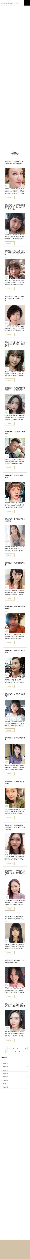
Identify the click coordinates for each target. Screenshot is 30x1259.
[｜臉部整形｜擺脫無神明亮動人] (15, 756)
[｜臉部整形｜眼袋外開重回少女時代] (15, 669)
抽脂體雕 (5, 1070)
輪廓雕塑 (5, 1066)
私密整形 (5, 1077)
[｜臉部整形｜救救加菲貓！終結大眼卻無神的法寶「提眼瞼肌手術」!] (15, 361)
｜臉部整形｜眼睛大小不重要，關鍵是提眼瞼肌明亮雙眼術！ (15, 253)
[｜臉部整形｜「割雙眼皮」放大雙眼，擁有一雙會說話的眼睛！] (15, 890)
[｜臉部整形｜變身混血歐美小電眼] (15, 494)
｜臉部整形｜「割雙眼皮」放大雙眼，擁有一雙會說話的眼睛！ (15, 873)
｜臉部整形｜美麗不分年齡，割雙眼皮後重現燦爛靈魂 (15, 162)
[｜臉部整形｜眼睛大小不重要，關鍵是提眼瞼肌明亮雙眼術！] (15, 270)
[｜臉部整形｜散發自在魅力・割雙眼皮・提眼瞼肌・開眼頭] (15, 1022)
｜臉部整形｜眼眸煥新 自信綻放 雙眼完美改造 (14, 961)
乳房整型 (5, 1073)
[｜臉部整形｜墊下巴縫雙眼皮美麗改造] (15, 537)
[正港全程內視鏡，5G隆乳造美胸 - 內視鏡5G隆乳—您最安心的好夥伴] (10, 2)
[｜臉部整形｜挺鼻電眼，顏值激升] (15, 450)
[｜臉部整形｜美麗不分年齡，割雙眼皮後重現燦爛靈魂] (15, 180)
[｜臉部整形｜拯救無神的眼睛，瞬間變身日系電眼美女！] (15, 935)
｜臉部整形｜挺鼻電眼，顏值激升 (15, 432)
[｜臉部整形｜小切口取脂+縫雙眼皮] (15, 800)
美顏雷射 (5, 1087)
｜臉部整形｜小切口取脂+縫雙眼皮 (14, 782)
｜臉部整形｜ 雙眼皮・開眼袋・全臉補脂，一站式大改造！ (14, 298)
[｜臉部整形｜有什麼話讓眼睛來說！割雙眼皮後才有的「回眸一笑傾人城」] (15, 224)
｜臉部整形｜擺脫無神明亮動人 (15, 739)
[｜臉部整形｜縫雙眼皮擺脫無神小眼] (15, 625)
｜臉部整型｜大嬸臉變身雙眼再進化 (15, 695)
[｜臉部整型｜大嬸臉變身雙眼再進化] (15, 712)
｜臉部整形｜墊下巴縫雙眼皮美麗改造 (15, 520)
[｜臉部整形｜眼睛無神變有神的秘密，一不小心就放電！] (15, 406)
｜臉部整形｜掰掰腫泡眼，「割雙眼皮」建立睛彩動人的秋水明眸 (15, 827)
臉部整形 (5, 1063)
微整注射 (5, 1080)
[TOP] (27, 1253)
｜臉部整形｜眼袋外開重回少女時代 (15, 651)
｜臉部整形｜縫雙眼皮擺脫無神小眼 (15, 607)
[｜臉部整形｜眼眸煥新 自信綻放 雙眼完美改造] (15, 979)
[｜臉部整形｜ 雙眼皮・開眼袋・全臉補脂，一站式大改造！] (15, 316)
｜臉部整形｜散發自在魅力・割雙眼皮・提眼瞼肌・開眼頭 (15, 1005)
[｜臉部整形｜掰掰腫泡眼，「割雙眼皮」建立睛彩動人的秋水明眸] (15, 844)
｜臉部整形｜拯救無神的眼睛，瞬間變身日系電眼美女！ (15, 918)
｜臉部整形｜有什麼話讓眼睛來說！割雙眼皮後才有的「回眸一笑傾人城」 (15, 207)
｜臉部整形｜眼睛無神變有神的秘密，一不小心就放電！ (15, 389)
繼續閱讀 (9, 197)
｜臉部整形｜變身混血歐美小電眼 (15, 476)
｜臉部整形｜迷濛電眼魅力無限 (15, 564)
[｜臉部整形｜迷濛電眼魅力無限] (15, 581)
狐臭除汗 (5, 1083)
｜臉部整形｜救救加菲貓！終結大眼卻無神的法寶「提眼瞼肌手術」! (15, 344)
